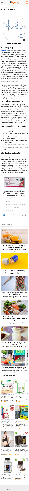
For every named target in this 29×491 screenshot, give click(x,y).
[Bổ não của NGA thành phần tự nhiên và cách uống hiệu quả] (21, 387)
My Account (8, 487)
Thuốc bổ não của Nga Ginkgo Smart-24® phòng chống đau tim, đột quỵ (7, 477)
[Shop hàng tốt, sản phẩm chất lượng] (14, 2)
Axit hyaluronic (5, 50)
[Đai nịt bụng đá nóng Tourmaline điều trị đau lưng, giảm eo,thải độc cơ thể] (7, 439)
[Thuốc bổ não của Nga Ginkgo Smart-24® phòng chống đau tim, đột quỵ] (7, 465)
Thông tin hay (4, 7)
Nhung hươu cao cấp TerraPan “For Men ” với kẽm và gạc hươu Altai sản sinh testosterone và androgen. (21, 451)
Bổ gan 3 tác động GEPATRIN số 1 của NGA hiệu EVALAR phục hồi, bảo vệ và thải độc (7, 399)
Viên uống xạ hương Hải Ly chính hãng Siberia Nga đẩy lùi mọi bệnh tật (21, 477)
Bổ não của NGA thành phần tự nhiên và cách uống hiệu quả (21, 399)
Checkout (21, 487)
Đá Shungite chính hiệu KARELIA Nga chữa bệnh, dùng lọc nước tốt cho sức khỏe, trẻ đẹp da (21, 424)
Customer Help (15, 487)
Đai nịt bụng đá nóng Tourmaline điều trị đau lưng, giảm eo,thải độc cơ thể (6, 451)
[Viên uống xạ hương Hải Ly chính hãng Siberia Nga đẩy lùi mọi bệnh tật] (21, 465)
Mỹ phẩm (3, 156)
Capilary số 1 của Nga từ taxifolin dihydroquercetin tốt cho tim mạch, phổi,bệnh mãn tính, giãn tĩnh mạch (7, 424)
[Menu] (2, 2)
